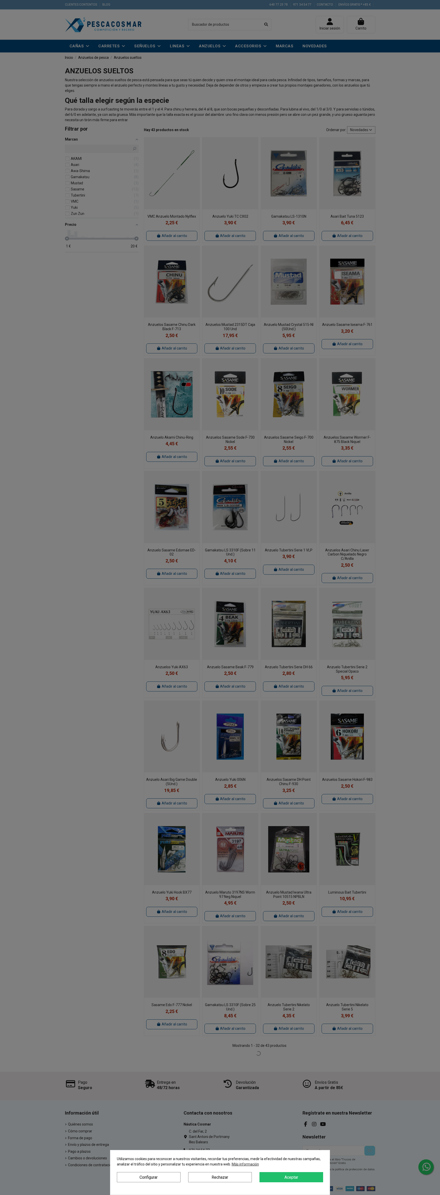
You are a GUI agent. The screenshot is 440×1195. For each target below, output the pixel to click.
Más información (245, 1164)
